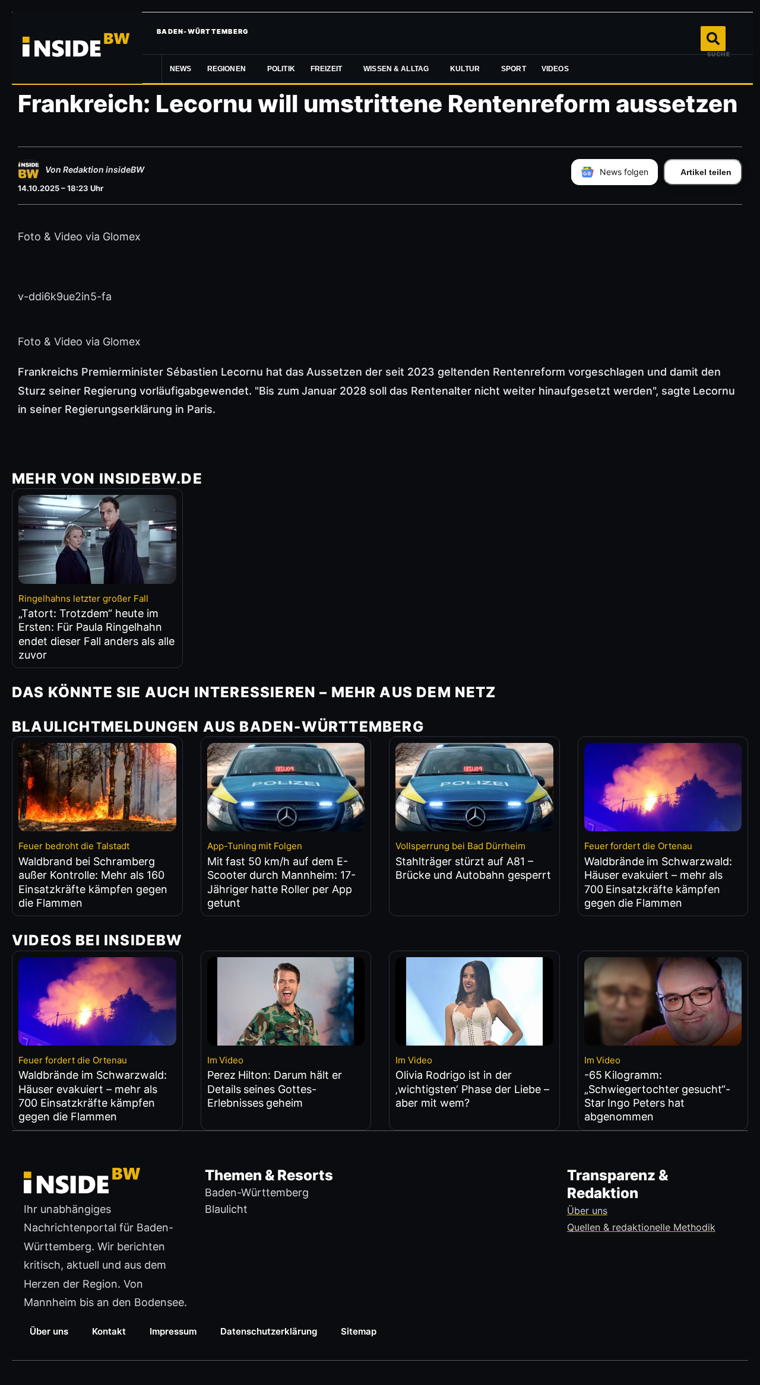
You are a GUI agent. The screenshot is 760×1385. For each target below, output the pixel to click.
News (181, 69)
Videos (555, 69)
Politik (281, 69)
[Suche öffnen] (713, 38)
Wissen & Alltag (396, 69)
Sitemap (358, 1331)
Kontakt (109, 1331)
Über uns (49, 1331)
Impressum (173, 1331)
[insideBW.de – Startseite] (77, 47)
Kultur (465, 69)
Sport (513, 69)
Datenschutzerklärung (268, 1331)
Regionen (226, 69)
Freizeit (326, 69)
